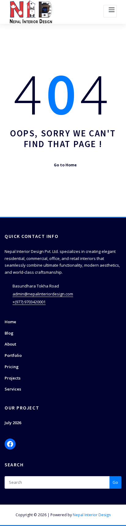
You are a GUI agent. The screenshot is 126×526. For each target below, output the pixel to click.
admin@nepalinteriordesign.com (43, 294)
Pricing (12, 366)
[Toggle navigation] (110, 11)
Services (13, 389)
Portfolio (13, 355)
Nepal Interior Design (92, 514)
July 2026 (13, 422)
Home (10, 321)
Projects (12, 378)
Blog (9, 333)
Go (115, 482)
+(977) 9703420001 (29, 302)
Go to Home (65, 165)
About (10, 344)
